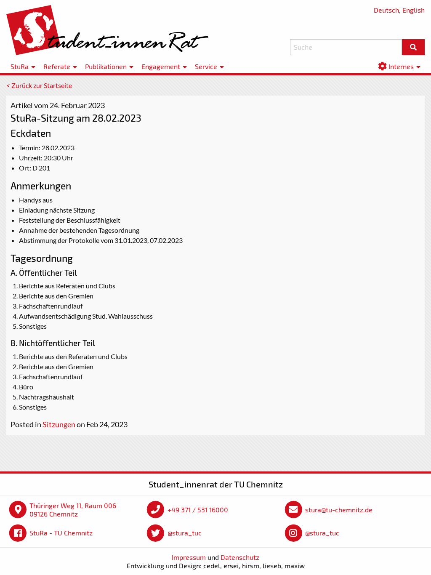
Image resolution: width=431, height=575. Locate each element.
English (413, 10)
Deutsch (386, 10)
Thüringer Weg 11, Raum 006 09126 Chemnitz (72, 509)
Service (206, 66)
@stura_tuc (185, 533)
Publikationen (106, 66)
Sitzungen (59, 424)
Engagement (160, 66)
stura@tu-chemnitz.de (338, 510)
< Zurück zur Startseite (39, 85)
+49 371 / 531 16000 (198, 510)
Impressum (189, 557)
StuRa (20, 66)
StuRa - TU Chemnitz (61, 533)
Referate (56, 66)
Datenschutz (240, 557)
